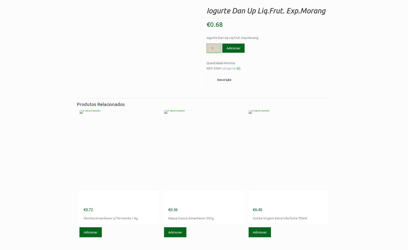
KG (239, 68)
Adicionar (233, 48)
